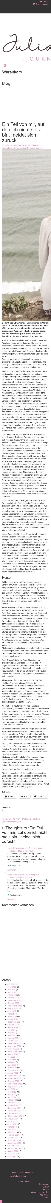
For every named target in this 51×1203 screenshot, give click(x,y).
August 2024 (12, 1027)
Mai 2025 (11, 1013)
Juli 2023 (11, 1056)
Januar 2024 (12, 1040)
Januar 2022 (12, 1105)
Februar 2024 (13, 1038)
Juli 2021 (11, 1121)
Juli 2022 (11, 1089)
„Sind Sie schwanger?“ (11, 821)
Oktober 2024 (13, 1024)
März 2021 (12, 1132)
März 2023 (12, 1067)
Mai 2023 (11, 1062)
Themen (45, 1197)
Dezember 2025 (14, 1000)
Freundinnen (7, 148)
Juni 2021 (11, 1124)
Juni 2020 (11, 1156)
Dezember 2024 (14, 1021)
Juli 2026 (11, 984)
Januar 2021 (12, 1137)
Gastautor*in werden (40, 1192)
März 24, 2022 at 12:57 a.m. (21, 850)
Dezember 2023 (14, 1043)
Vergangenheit (36, 148)
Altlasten (36, 145)
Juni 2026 (11, 986)
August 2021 (12, 1118)
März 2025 (12, 1016)
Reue (16, 148)
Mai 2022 (11, 1094)
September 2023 (14, 1051)
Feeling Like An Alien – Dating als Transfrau (21, 818)
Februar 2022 (13, 1102)
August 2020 (12, 1151)
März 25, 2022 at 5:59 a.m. (21, 877)
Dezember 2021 (14, 1108)
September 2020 (14, 1148)
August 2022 (12, 1086)
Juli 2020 (11, 1153)
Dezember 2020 (14, 1140)
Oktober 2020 (13, 1145)
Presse (46, 1189)
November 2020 (14, 1143)
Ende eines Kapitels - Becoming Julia (23, 874)
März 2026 (12, 995)
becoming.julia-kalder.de (22, 1172)
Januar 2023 (12, 1073)
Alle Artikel (44, 1194)
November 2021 (14, 1110)
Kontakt (45, 1186)
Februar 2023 (13, 1070)
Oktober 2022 (13, 1081)
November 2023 (14, 1046)
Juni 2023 (11, 1059)
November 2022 (14, 1078)
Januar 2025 (12, 1019)
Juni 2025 (11, 1011)
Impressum (44, 1184)
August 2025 (12, 1008)
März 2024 (12, 1035)
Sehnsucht (24, 148)
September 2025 (14, 1005)
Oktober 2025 (13, 1003)
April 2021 (11, 1129)
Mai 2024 (11, 1032)
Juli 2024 (11, 1030)
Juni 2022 (11, 1091)
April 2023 (11, 1064)
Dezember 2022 (14, 1075)
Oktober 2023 (13, 1048)
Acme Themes (24, 1181)
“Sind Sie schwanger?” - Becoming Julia (24, 848)
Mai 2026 (11, 989)
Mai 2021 (11, 1126)
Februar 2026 (13, 997)
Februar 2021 (13, 1134)
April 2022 (11, 1097)
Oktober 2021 (13, 1113)
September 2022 (14, 1083)
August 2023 (12, 1054)
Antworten (11, 869)
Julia (4, 145)
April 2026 (11, 992)
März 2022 (12, 1099)
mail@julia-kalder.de (17, 1176)
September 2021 (14, 1116)
